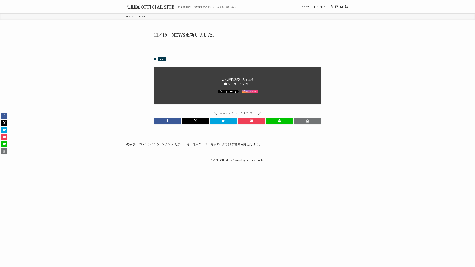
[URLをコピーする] (307, 121)
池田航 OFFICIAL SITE (150, 6)
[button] (167, 121)
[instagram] (337, 7)
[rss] (346, 7)
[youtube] (341, 7)
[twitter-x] (332, 7)
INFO (162, 59)
